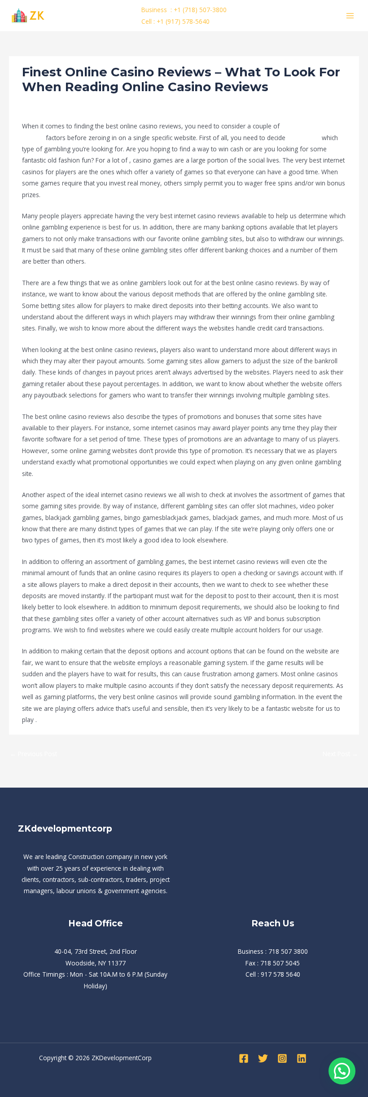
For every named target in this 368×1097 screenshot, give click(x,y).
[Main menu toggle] (350, 15)
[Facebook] (244, 1058)
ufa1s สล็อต (303, 137)
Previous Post (33, 753)
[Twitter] (263, 1058)
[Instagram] (282, 1058)
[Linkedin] (302, 1058)
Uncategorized (46, 103)
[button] (342, 1070)
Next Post (340, 753)
